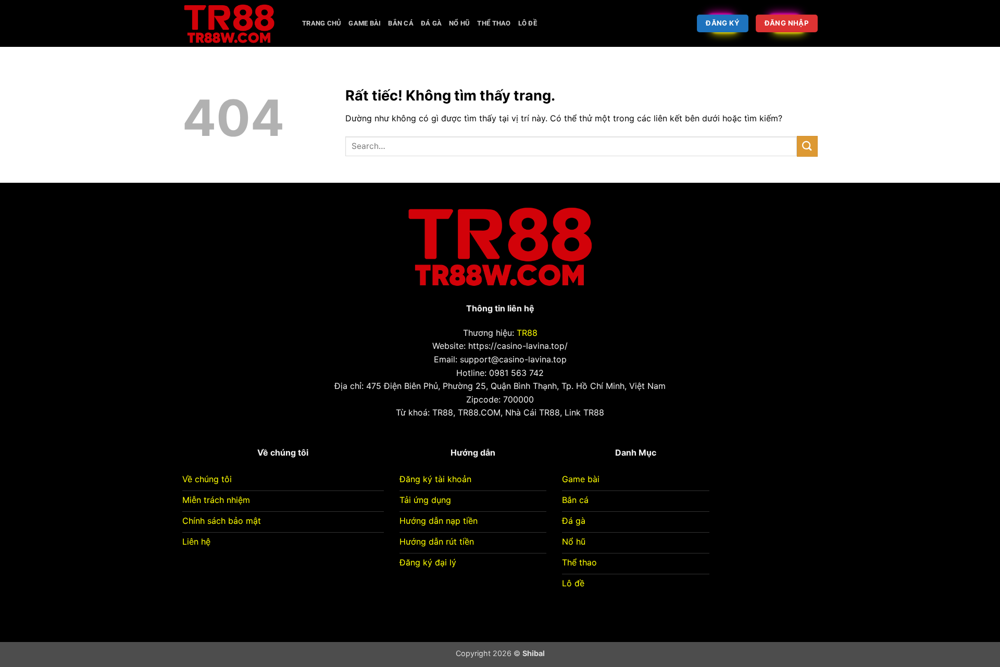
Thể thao (493, 23)
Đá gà (431, 23)
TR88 (527, 333)
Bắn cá (401, 23)
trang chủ (321, 23)
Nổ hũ (459, 23)
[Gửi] (807, 146)
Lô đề (527, 23)
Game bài (364, 23)
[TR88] (234, 23)
